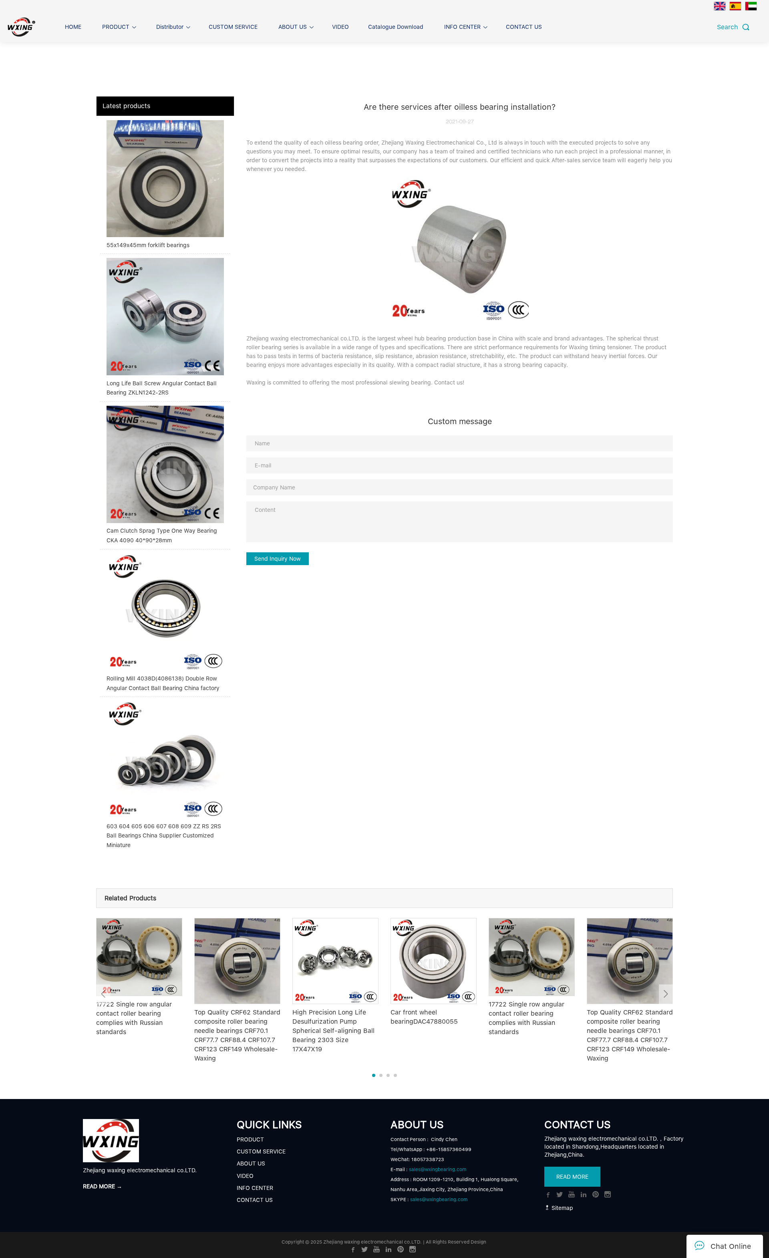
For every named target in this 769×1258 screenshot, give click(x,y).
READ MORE (572, 1176)
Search (729, 27)
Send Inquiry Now (277, 559)
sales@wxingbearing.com (437, 1169)
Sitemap (561, 1208)
